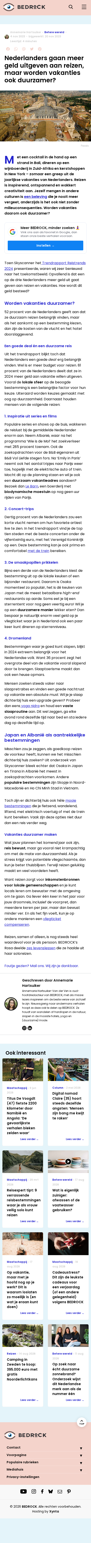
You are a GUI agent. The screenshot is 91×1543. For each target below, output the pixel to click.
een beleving (35, 196)
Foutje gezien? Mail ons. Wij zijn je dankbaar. (41, 965)
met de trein (38, 550)
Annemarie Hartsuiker (25, 32)
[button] (78, 1448)
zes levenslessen (41, 948)
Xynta (54, 1511)
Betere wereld (54, 32)
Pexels (85, 146)
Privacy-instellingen (23, 1477)
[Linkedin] (30, 1028)
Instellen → (45, 245)
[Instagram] (24, 1028)
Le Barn (31, 486)
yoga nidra (30, 705)
